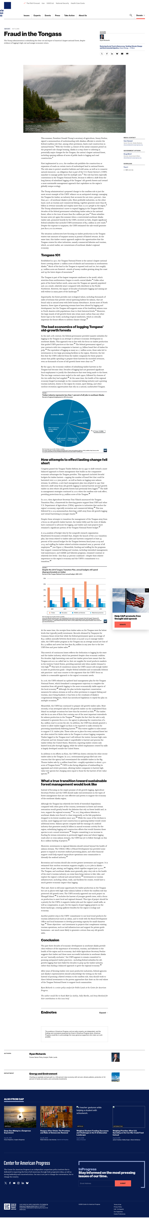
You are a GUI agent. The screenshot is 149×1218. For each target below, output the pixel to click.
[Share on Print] (127, 54)
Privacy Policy (118, 1207)
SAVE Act (50, 3)
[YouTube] (14, 1183)
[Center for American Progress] (8, 9)
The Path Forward (33, 3)
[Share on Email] (122, 54)
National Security (62, 3)
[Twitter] (5, 1183)
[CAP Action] (10, 1207)
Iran (43, 3)
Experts (37, 15)
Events (48, 15)
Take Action (69, 15)
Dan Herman (52, 1139)
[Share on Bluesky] (117, 54)
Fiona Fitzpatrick (9, 1139)
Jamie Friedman (117, 1139)
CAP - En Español (119, 1209)
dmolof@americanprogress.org (132, 158)
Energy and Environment (43, 1073)
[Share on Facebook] (107, 54)
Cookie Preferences (119, 1214)
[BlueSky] (27, 1183)
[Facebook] (10, 1183)
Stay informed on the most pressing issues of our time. (107, 1173)
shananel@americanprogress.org (133, 145)
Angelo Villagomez (19, 1139)
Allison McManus (135, 1139)
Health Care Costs (78, 3)
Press (57, 15)
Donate (139, 15)
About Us (83, 15)
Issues (26, 15)
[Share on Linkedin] (112, 54)
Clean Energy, (124, 48)
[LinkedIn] (22, 1183)
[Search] (131, 16)
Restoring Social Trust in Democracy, (112, 46)
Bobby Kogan (126, 1139)
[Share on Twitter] (102, 54)
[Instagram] (18, 1183)
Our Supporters (118, 1211)
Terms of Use (117, 1204)
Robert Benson (44, 1139)
